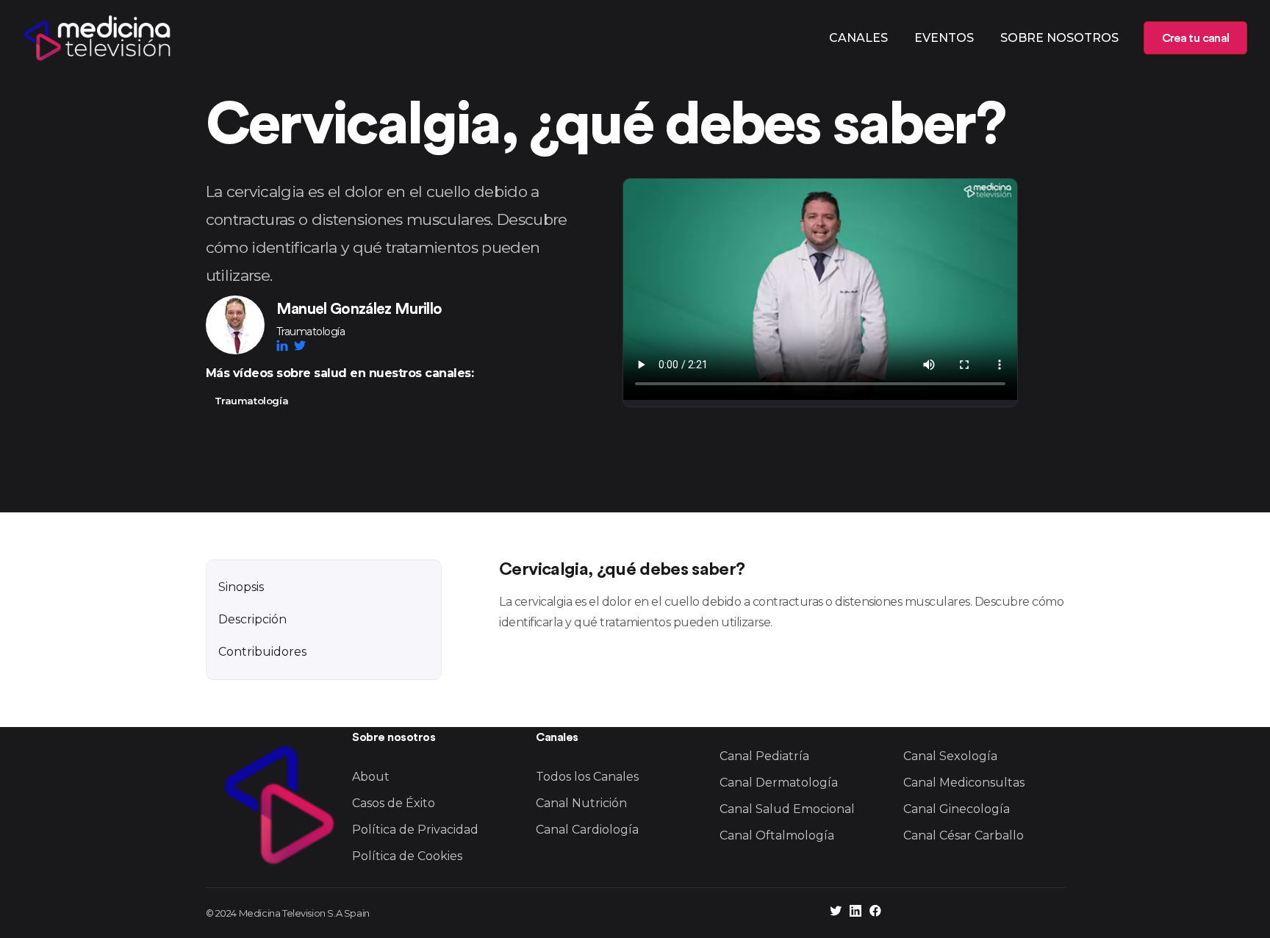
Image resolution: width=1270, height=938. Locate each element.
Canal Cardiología (587, 830)
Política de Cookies (407, 856)
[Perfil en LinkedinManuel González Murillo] (285, 345)
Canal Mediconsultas (964, 783)
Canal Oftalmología (777, 835)
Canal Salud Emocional (787, 809)
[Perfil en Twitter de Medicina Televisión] (836, 913)
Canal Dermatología (779, 783)
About (371, 777)
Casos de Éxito (393, 803)
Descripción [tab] (252, 619)
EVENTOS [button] (944, 38)
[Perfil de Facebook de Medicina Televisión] (875, 913)
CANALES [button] (858, 38)
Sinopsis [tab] (241, 587)
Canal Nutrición (581, 803)
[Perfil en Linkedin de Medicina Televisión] (855, 913)
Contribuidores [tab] (262, 652)
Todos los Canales (587, 777)
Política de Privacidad (415, 830)
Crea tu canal (1195, 38)
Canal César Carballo (963, 835)
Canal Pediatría (764, 756)
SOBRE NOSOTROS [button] (1059, 38)
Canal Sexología (950, 756)
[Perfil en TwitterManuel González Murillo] (300, 345)
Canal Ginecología (956, 809)
